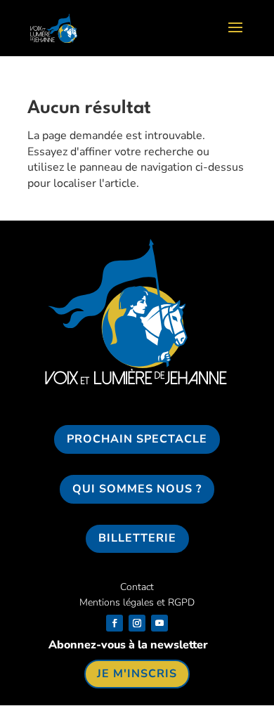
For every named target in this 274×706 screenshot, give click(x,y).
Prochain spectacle (137, 439)
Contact (137, 587)
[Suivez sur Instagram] (137, 623)
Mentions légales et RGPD (137, 602)
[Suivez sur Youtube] (159, 623)
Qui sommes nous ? (137, 489)
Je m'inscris (137, 673)
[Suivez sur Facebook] (114, 623)
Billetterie (137, 538)
